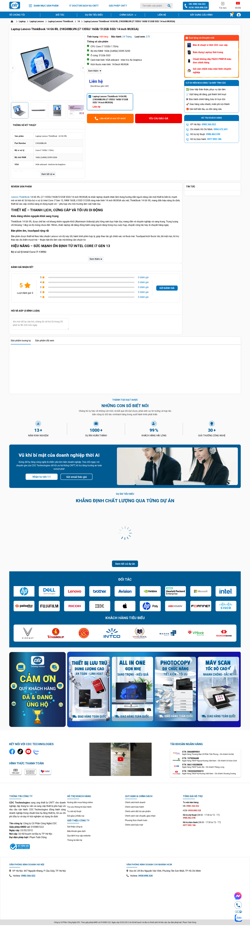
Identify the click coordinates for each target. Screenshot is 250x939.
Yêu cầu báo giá (158, 118)
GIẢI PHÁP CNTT (118, 5)
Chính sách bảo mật (134, 825)
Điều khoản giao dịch (76, 831)
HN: (191, 806)
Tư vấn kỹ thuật (74, 811)
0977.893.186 (214, 139)
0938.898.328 (145, 875)
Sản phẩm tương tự (21, 340)
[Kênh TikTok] (20, 751)
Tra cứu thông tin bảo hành (79, 807)
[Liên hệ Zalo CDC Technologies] (36, 751)
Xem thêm (93, 70)
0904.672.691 (221, 129)
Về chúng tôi (17, 14)
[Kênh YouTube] (28, 751)
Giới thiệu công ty (74, 827)
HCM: (192, 810)
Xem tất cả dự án (125, 563)
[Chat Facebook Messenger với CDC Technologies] (238, 896)
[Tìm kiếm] (170, 5)
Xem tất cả (46, 174)
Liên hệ (162, 14)
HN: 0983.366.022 (197, 4)
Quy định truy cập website (79, 835)
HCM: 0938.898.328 (198, 7)
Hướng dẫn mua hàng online (80, 802)
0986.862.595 (213, 134)
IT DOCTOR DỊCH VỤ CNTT (84, 5)
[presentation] (13, 68)
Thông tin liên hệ (74, 840)
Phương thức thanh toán (136, 820)
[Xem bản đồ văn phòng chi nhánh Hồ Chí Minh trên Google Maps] (183, 896)
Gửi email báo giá (76, 476)
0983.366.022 (209, 124)
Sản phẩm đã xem (44, 340)
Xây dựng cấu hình (201, 14)
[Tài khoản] (239, 15)
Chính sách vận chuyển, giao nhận (140, 816)
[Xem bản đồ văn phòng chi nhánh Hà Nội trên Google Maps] (66, 896)
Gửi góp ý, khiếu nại (75, 816)
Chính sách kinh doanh (135, 802)
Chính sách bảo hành (134, 807)
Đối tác (60, 14)
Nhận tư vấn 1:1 (42, 476)
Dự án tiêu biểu (94, 14)
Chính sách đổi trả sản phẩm (138, 811)
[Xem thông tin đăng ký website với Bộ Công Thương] (37, 846)
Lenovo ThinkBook (20, 197)
